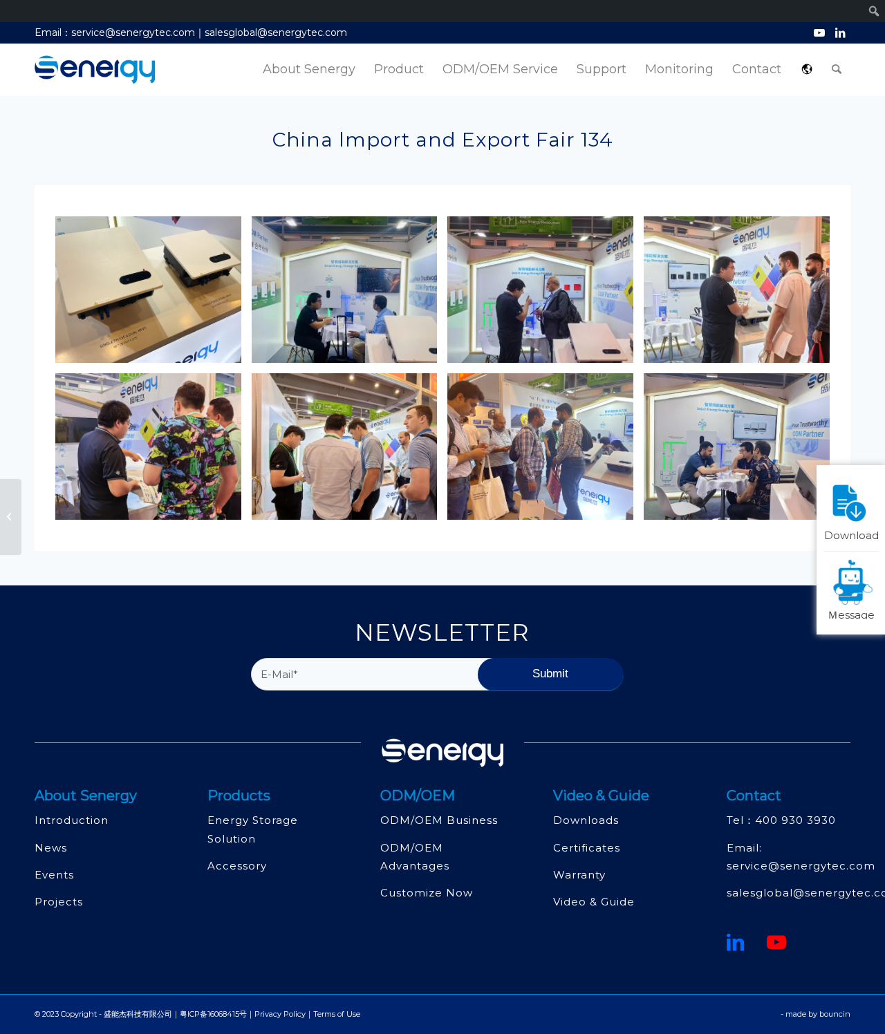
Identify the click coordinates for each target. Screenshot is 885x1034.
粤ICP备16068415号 (213, 1014)
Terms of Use (336, 1014)
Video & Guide (594, 901)
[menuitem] (309, 69)
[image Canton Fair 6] (153, 451)
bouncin (834, 1014)
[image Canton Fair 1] (545, 451)
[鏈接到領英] (736, 942)
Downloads (586, 820)
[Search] (836, 69)
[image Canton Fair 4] (350, 451)
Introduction (72, 820)
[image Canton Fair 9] (350, 294)
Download (851, 534)
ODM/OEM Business (439, 820)
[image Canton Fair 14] (153, 294)
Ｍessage (851, 613)
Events (54, 874)
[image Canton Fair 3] (742, 451)
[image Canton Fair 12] (545, 294)
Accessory (237, 865)
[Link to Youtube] (819, 32)
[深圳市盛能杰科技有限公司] (95, 69)
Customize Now (426, 892)
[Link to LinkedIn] (840, 32)
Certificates (586, 847)
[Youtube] (777, 942)
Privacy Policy (280, 1014)
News (51, 847)
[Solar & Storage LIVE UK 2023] (10, 517)
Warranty (579, 874)
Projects (59, 901)
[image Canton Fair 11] (742, 294)
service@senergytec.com (801, 865)
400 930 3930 (795, 820)
